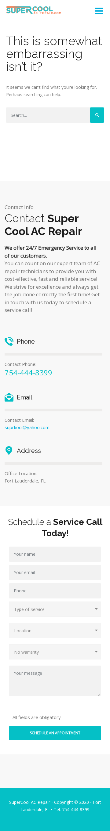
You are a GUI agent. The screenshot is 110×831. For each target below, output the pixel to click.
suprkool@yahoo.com (27, 427)
